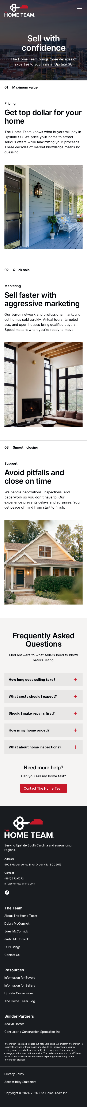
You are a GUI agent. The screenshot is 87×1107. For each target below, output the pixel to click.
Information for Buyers (19, 977)
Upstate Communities (19, 993)
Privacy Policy (14, 1074)
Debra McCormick (17, 923)
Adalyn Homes (14, 1024)
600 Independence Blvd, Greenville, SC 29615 (32, 864)
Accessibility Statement (20, 1082)
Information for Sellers (19, 985)
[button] (78, 10)
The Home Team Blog (19, 1001)
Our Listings (12, 947)
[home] (19, 10)
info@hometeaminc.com (19, 883)
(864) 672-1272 (14, 878)
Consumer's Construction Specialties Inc (32, 1031)
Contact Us (12, 955)
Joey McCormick (16, 931)
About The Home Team (20, 915)
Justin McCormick (16, 939)
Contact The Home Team (44, 788)
